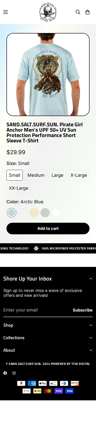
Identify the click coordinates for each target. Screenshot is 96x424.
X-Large (79, 175)
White (56, 212)
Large (57, 175)
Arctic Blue (11, 212)
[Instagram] (14, 373)
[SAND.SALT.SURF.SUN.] (48, 12)
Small (14, 175)
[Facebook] (5, 373)
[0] (87, 12)
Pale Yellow (33, 212)
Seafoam (22, 212)
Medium (35, 175)
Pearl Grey (45, 212)
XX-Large (18, 188)
